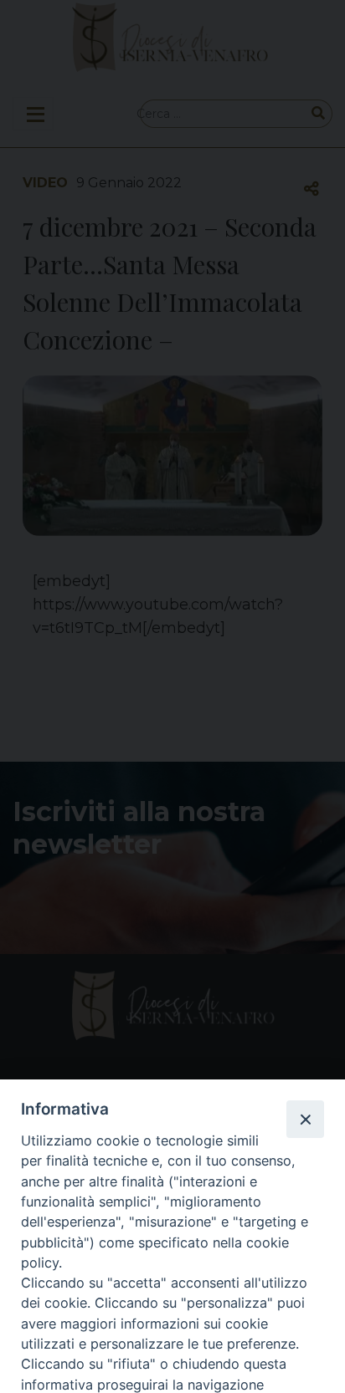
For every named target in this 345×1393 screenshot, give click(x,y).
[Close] (304, 1118)
